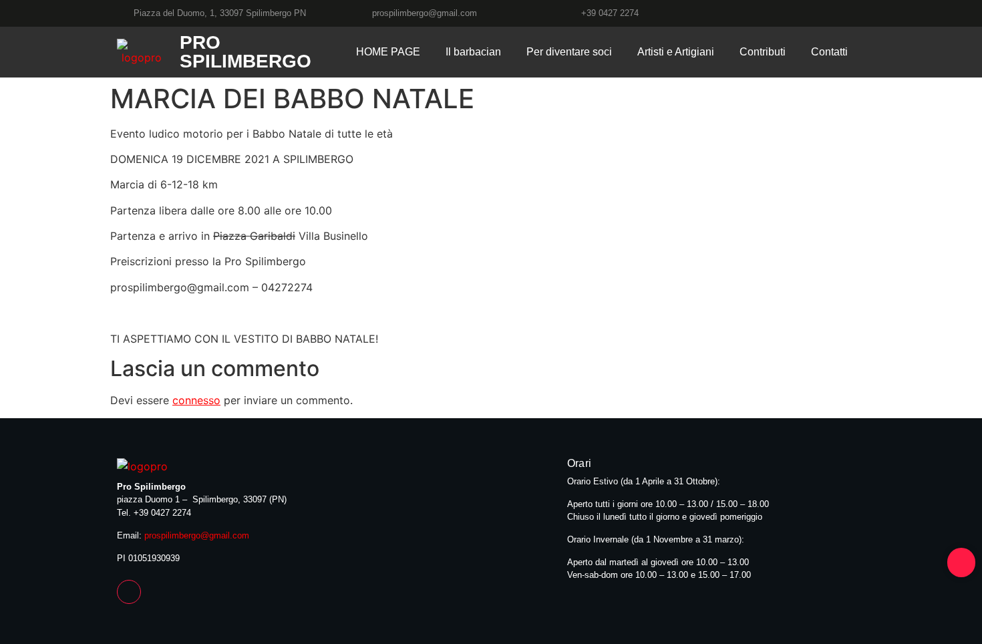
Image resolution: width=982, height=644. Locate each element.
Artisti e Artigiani (675, 51)
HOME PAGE (388, 51)
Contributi (763, 51)
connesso (196, 400)
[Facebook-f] (129, 592)
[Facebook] (859, 13)
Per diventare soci (569, 51)
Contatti (829, 51)
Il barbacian (473, 51)
